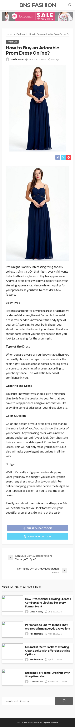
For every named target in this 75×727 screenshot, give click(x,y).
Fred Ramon (17, 59)
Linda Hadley (36, 611)
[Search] (70, 5)
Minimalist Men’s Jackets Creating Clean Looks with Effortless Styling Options (47, 650)
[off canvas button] (4, 5)
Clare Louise (36, 681)
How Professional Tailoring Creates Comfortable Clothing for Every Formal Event (48, 602)
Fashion (12, 41)
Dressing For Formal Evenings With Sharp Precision (47, 674)
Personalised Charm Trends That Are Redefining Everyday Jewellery (47, 626)
